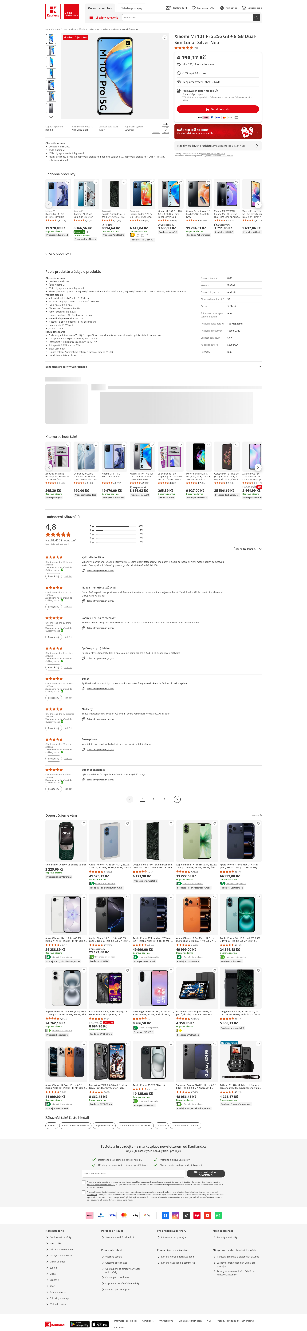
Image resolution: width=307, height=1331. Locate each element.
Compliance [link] (148, 1320)
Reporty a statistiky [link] (227, 1237)
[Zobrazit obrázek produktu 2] (51, 50)
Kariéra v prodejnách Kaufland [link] (177, 1256)
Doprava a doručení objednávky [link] (122, 1283)
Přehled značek (58, 1304)
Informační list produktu (145, 235)
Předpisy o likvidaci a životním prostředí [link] (235, 1320)
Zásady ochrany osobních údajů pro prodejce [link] (236, 1264)
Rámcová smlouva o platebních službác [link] (238, 1256)
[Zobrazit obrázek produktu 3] (51, 62)
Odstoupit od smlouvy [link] (117, 1277)
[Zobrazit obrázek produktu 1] (51, 39)
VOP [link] (209, 1320)
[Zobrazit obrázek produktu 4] (51, 73)
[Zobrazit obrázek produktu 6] (51, 96)
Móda (53, 1273)
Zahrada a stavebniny (61, 1249)
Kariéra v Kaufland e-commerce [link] (178, 1262)
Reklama (48, 211)
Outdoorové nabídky (60, 1237)
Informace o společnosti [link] (125, 1320)
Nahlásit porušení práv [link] (117, 1289)
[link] (131, 8)
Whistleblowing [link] (166, 1320)
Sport (52, 1285)
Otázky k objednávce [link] (116, 1262)
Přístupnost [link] (119, 1327)
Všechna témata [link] (113, 1256)
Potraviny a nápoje (59, 1298)
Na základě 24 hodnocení (60, 540)
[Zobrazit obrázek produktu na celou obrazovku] (115, 76)
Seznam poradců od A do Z (119, 1237)
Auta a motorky (58, 1292)
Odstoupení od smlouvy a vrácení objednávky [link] (123, 1270)
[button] (116, 526)
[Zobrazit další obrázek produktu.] (51, 117)
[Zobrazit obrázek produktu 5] (51, 85)
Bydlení (54, 1267)
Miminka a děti (58, 1261)
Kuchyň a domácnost (61, 1255)
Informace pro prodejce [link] (173, 1237)
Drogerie (54, 1279)
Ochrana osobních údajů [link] (190, 1320)
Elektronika (55, 1243)
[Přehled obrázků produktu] (51, 76)
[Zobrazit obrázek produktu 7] (51, 108)
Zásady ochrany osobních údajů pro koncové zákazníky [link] (236, 1273)
